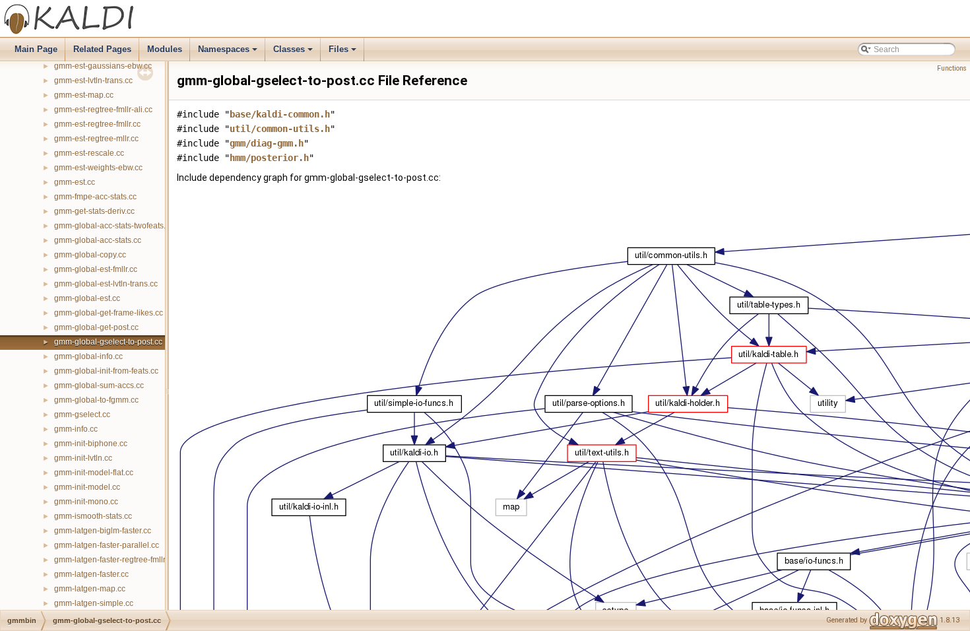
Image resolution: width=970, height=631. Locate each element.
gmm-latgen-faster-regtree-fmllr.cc (114, 559)
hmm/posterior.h (269, 157)
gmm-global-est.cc (87, 298)
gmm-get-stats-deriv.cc (94, 211)
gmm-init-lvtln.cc (83, 458)
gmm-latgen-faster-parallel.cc (106, 545)
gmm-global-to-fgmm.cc (96, 400)
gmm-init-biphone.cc (90, 443)
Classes (294, 52)
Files (343, 52)
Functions (952, 68)
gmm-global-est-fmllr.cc (95, 269)
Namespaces (228, 52)
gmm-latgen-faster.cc (91, 574)
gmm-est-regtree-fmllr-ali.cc (103, 109)
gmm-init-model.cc (87, 487)
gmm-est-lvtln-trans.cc (93, 80)
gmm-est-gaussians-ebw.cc (103, 66)
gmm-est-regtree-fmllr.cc (97, 124)
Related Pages (102, 49)
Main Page (36, 49)
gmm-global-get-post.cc (96, 327)
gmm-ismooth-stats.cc (93, 516)
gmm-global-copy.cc (90, 254)
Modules (164, 49)
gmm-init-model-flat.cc (93, 472)
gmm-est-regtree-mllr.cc (96, 138)
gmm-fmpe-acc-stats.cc (95, 196)
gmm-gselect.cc (82, 414)
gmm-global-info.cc (88, 356)
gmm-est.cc (74, 182)
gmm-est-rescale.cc (89, 153)
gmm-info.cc (76, 429)
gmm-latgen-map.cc (89, 588)
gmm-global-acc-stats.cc (97, 240)
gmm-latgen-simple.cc (93, 603)
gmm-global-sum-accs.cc (99, 385)
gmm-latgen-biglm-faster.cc (102, 530)
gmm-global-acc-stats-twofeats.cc (114, 225)
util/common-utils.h (280, 128)
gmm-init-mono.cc (86, 501)
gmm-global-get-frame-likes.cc (108, 312)
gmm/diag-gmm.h (267, 143)
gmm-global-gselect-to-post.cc (108, 342)
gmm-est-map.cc (83, 95)
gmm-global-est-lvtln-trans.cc (106, 283)
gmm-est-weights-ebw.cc (98, 167)
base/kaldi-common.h (280, 114)
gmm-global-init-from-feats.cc (106, 371)
